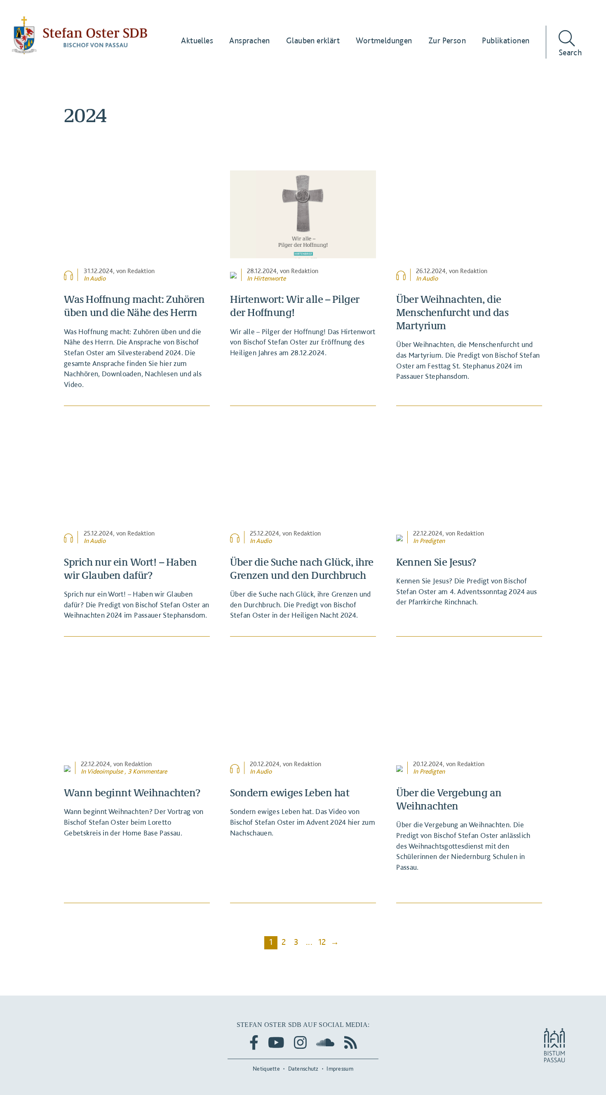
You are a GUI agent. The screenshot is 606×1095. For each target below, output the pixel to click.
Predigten (432, 541)
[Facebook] (253, 1042)
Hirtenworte (270, 278)
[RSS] (350, 1042)
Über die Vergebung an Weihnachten (449, 799)
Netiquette (266, 1068)
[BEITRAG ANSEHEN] (137, 214)
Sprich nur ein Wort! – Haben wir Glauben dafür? (130, 568)
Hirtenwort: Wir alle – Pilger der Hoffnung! (294, 305)
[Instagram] (300, 1042)
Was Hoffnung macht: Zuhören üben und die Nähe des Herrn (134, 305)
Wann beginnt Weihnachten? (132, 792)
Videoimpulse (105, 771)
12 (322, 942)
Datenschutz (303, 1068)
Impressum (339, 1068)
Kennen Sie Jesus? (436, 561)
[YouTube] (276, 1042)
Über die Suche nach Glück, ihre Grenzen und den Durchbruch (301, 568)
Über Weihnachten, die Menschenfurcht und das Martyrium (452, 312)
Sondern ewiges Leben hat (289, 792)
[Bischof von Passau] (80, 35)
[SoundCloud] (325, 1042)
